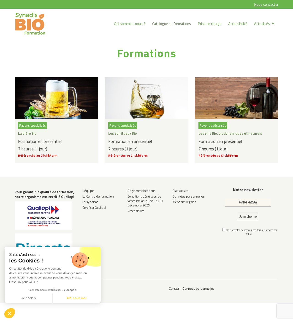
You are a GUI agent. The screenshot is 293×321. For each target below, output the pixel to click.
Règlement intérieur (141, 190)
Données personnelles (189, 196)
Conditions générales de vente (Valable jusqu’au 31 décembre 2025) (145, 201)
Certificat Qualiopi (94, 207)
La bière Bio (27, 133)
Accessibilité (237, 23)
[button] (9, 313)
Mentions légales (184, 201)
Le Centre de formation (98, 196)
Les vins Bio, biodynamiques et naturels (230, 133)
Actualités (262, 23)
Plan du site (180, 190)
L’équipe (88, 190)
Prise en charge (209, 23)
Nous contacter (266, 4)
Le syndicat (90, 201)
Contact (174, 288)
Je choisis (29, 298)
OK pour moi (77, 298)
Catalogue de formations (171, 23)
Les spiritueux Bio (122, 133)
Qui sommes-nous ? (129, 23)
